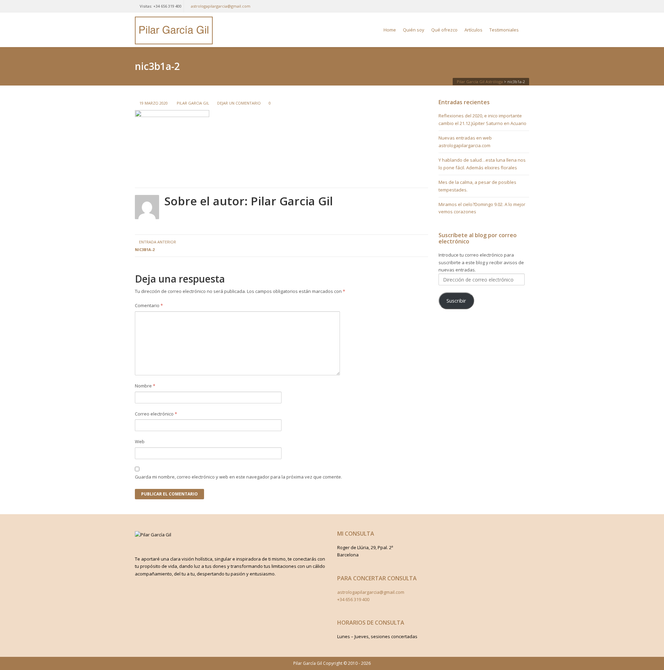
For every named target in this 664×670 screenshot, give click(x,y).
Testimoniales (504, 30)
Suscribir (456, 300)
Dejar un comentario (239, 103)
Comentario (149, 305)
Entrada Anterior (155, 245)
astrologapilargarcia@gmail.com (220, 6)
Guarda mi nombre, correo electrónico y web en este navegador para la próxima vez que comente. (238, 477)
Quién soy (413, 30)
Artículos (473, 30)
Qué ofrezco (444, 30)
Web (140, 441)
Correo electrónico (156, 414)
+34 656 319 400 (353, 599)
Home (390, 30)
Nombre (145, 386)
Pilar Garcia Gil (193, 103)
